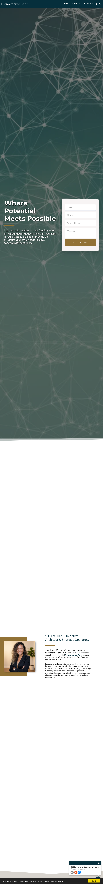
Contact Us (80, 242)
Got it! (94, 881)
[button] (76, 4)
